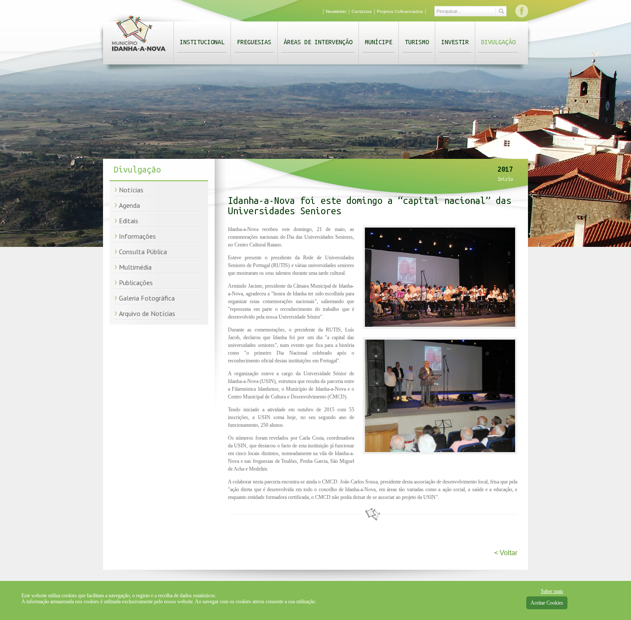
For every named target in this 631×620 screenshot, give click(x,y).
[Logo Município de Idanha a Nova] (139, 53)
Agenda (129, 205)
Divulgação (498, 42)
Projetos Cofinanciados (400, 11)
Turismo (417, 42)
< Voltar (505, 552)
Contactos (362, 11)
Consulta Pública (143, 251)
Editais (128, 220)
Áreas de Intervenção (318, 42)
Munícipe (378, 42)
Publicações (136, 282)
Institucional (202, 42)
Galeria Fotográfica (147, 298)
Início (505, 179)
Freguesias (254, 42)
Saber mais (552, 591)
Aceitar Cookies (547, 603)
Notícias (131, 189)
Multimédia (135, 267)
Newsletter (336, 11)
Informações (137, 236)
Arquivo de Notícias (147, 313)
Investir (455, 42)
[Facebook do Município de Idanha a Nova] (521, 10)
